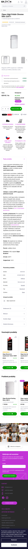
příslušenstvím (15, 225)
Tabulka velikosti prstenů (7, 522)
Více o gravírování (20, 87)
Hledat (24, 6)
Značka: (4, 26)
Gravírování (4, 515)
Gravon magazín (6, 527)
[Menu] (26, 2)
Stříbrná (23, 278)
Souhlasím (14, 545)
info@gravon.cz (8, 487)
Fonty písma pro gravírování (8, 520)
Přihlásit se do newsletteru (9, 475)
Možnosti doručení (20, 104)
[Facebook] (3, 497)
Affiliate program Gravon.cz (8, 525)
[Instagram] (6, 497)
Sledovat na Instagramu (15, 446)
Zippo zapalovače (11, 300)
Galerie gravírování (6, 518)
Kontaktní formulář (9, 503)
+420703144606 (9, 490)
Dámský (23, 285)
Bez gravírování (6, 75)
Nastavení (14, 540)
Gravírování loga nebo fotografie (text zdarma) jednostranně (11, 82)
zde (23, 536)
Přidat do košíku (15, 108)
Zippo (23, 292)
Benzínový (22, 289)
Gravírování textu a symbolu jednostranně (11, 78)
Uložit (10, 114)
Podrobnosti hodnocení (20, 22)
